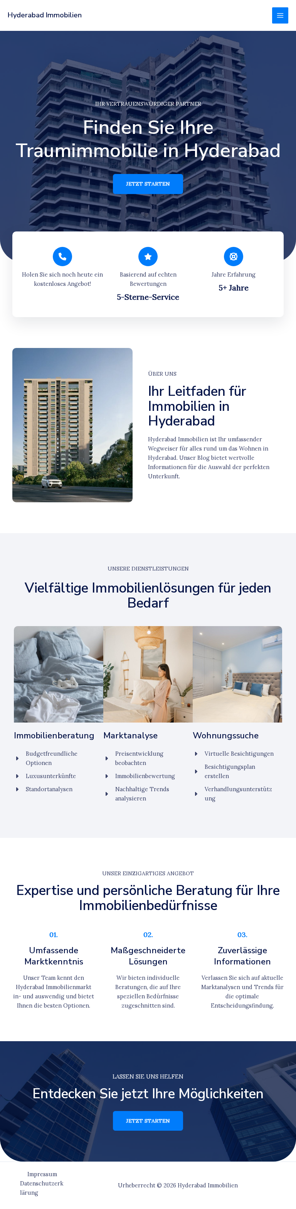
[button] (148, 184)
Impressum (42, 1174)
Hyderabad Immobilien (45, 15)
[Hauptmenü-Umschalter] (280, 15)
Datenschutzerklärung (41, 1188)
